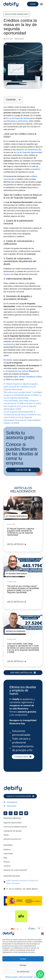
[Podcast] (16, 813)
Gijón (15, 377)
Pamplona (30, 377)
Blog (5, 858)
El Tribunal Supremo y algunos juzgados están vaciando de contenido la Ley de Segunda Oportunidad (21, 386)
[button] (42, 933)
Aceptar (23, 959)
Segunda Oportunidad (12, 822)
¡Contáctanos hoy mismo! (17, 371)
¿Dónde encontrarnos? (12, 839)
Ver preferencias (23, 972)
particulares (10, 121)
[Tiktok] (5, 813)
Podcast (7, 862)
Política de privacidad (26, 977)
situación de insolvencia (27, 150)
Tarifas (6, 835)
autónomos (23, 121)
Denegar (23, 965)
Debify (9, 360)
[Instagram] (11, 813)
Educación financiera (17, 14)
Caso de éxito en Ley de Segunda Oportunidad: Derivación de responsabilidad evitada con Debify (22, 420)
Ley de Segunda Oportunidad (29, 152)
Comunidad (8, 853)
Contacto (7, 866)
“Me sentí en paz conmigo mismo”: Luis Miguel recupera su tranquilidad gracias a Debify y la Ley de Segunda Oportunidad (23, 395)
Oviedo (22, 377)
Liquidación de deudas (13, 831)
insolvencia (9, 344)
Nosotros (7, 849)
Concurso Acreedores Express (15, 827)
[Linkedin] (26, 813)
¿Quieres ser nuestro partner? (15, 870)
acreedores (35, 169)
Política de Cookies (11, 977)
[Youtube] (21, 813)
